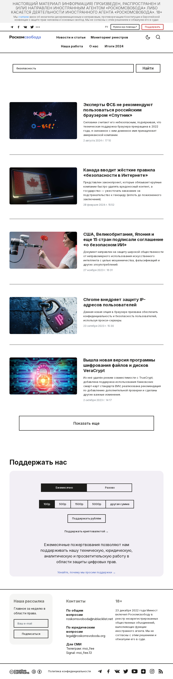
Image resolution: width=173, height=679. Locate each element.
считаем (23, 16)
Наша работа (72, 46)
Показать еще (86, 423)
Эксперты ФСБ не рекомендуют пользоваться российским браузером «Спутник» (118, 110)
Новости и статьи (70, 37)
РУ (106, 26)
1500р (79, 504)
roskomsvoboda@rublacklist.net (89, 619)
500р (62, 504)
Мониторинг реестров (109, 37)
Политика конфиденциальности (69, 671)
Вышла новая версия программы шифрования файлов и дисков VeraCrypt (119, 365)
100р (47, 504)
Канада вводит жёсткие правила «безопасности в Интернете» (119, 172)
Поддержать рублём (86, 518)
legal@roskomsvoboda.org (85, 636)
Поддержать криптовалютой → (86, 531)
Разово (110, 487)
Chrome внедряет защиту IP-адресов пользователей (114, 302)
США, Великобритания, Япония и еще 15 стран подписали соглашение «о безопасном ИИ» (123, 239)
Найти (148, 68)
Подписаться (31, 633)
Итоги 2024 (114, 46)
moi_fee (88, 648)
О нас (93, 46)
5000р (96, 504)
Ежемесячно (64, 487)
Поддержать (152, 26)
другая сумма (119, 504)
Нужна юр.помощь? (125, 26)
